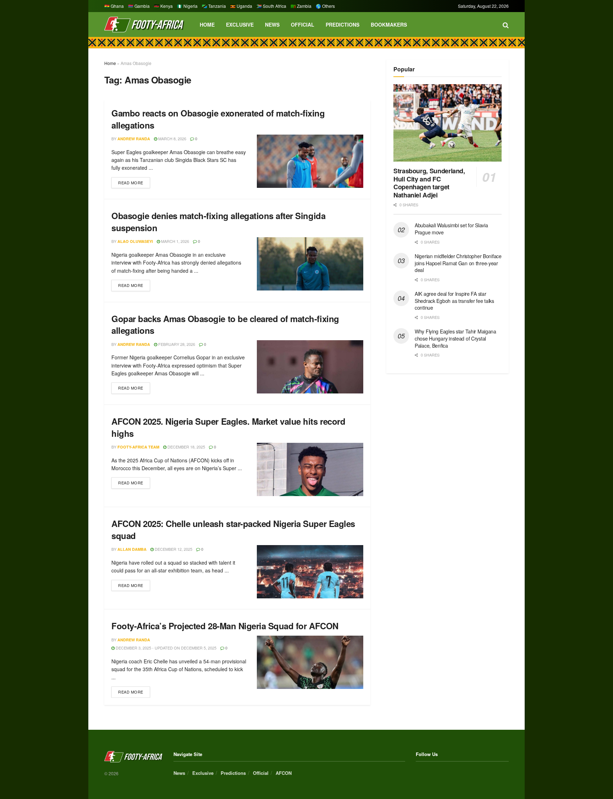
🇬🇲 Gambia (139, 6)
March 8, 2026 (171, 138)
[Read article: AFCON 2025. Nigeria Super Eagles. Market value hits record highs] (310, 469)
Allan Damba (132, 549)
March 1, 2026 (174, 241)
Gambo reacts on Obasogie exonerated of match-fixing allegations (218, 119)
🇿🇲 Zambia (301, 6)
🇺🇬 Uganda (241, 6)
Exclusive (240, 24)
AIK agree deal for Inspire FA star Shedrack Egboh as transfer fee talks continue (454, 300)
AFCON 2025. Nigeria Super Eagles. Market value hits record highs (228, 427)
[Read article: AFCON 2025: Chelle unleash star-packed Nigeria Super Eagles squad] (310, 571)
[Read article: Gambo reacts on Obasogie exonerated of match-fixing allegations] (310, 161)
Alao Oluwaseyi (135, 241)
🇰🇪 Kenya (163, 6)
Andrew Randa (133, 138)
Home (207, 24)
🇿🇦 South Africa (271, 6)
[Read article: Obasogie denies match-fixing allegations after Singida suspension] (310, 263)
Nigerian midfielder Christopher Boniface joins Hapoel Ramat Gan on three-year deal (458, 262)
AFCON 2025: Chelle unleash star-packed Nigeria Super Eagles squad (233, 529)
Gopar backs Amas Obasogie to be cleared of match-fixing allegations (225, 324)
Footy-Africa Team (138, 447)
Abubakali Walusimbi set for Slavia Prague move (451, 229)
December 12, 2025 (173, 549)
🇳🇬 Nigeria (187, 6)
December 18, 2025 (185, 447)
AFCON (284, 773)
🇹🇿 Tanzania (214, 6)
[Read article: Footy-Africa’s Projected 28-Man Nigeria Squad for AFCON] (310, 662)
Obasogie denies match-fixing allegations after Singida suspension (218, 222)
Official (302, 24)
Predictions (342, 24)
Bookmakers (389, 24)
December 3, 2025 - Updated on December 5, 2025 (165, 648)
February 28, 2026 (176, 344)
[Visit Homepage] (144, 25)
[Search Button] (506, 24)
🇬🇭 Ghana (114, 6)
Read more (134, 181)
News (272, 24)
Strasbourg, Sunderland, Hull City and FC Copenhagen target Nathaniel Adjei (429, 183)
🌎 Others (325, 6)
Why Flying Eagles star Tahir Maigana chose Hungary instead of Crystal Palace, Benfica (455, 338)
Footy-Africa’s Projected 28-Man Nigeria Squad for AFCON (224, 626)
